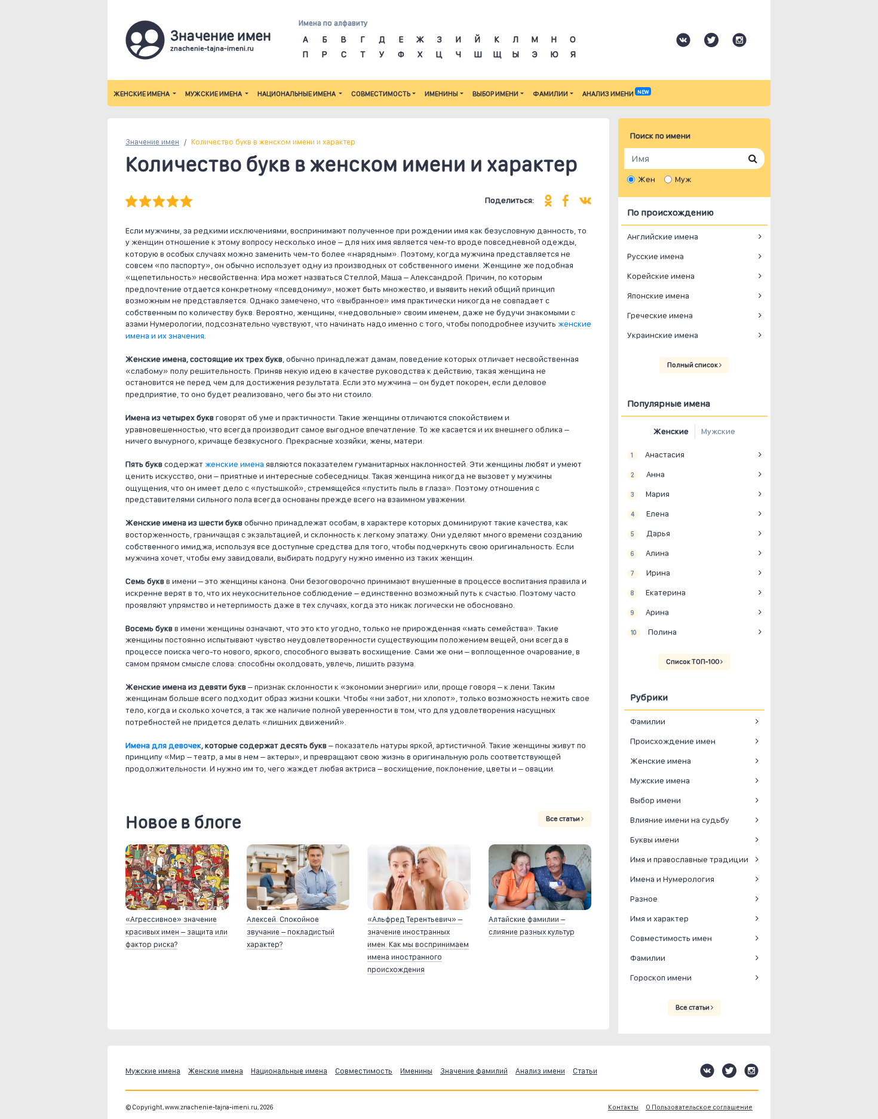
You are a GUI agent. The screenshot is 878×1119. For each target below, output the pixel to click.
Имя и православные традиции (689, 859)
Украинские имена (662, 335)
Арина (649, 612)
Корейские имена (661, 276)
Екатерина (658, 592)
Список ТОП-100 (693, 661)
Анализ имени (615, 94)
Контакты (623, 1107)
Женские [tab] (671, 431)
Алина (649, 553)
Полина (653, 632)
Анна (647, 474)
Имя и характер (659, 918)
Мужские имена (214, 94)
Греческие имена (660, 315)
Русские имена (655, 256)
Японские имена (658, 295)
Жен (646, 179)
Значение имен (152, 141)
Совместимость (380, 94)
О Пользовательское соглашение (699, 1107)
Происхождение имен (673, 741)
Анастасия (657, 454)
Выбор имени (495, 94)
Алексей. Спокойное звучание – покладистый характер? (290, 932)
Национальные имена (297, 94)
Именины (441, 94)
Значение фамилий (474, 1070)
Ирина (650, 572)
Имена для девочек (163, 745)
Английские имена (662, 236)
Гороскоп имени (661, 977)
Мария (650, 494)
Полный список (693, 365)
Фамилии (550, 94)
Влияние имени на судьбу (679, 820)
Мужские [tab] (718, 431)
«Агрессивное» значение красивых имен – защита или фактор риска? (176, 932)
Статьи (585, 1070)
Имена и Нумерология (672, 879)
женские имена (234, 464)
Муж (683, 179)
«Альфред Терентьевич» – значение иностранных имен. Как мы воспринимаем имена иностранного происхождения (418, 944)
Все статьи (563, 818)
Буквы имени (654, 839)
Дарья (650, 533)
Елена (649, 513)
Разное (644, 898)
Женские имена (142, 94)
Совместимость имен (671, 938)
